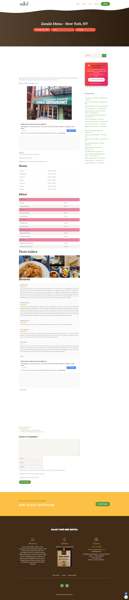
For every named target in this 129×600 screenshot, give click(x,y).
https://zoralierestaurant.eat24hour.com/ (35, 161)
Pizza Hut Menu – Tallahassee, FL (94, 160)
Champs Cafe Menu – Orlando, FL (94, 119)
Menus (105, 4)
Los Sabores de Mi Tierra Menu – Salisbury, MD (32, 431)
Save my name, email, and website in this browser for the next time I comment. (43, 470)
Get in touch (102, 504)
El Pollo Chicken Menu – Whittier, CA (95, 158)
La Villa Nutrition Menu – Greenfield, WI (96, 121)
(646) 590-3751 (27, 158)
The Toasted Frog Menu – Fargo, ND (95, 124)
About (84, 4)
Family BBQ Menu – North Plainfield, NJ (96, 106)
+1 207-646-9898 (96, 547)
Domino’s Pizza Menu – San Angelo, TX (30, 430)
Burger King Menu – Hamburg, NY (94, 163)
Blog (90, 4)
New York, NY (88, 30)
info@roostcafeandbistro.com (96, 549)
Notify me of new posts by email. (29, 477)
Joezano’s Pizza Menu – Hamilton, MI (95, 108)
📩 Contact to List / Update (96, 79)
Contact (97, 4)
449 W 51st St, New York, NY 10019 (29, 154)
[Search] (104, 55)
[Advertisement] (49, 66)
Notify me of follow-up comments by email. (32, 474)
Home (77, 4)
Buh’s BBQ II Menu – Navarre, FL (94, 151)
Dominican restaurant (64, 30)
